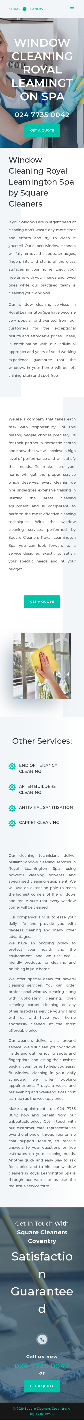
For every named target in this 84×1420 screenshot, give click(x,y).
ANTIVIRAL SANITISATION (46, 807)
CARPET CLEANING (39, 822)
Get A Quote (42, 130)
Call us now (42, 1356)
